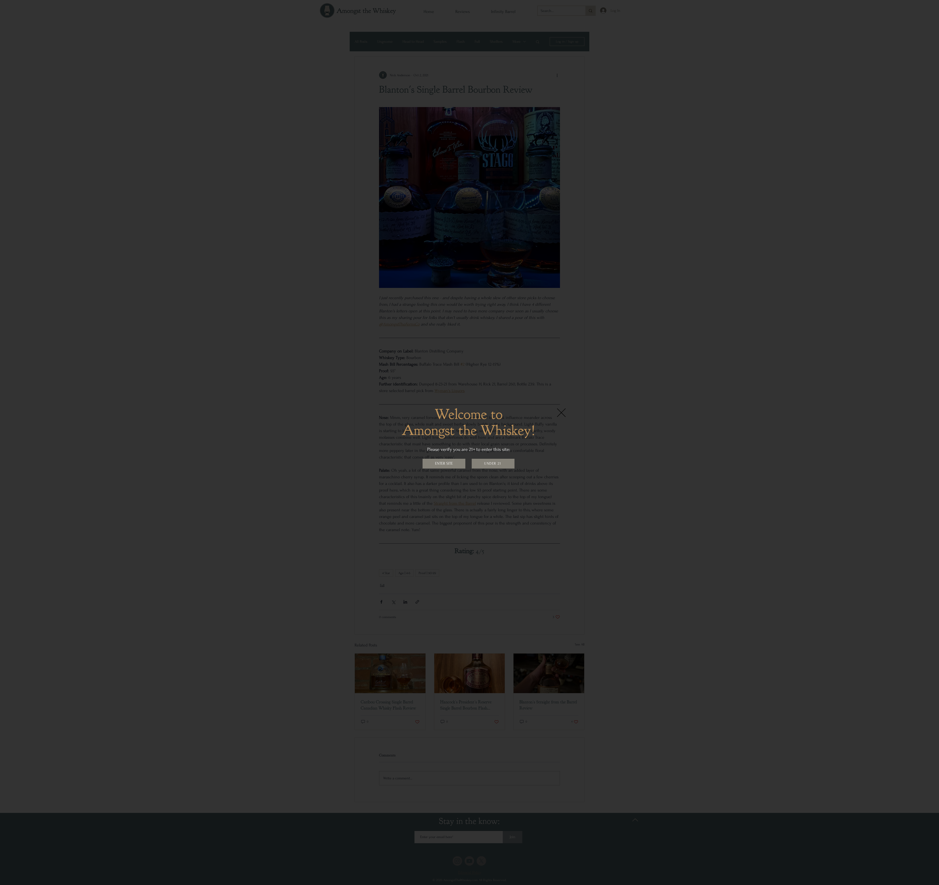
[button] (561, 412)
